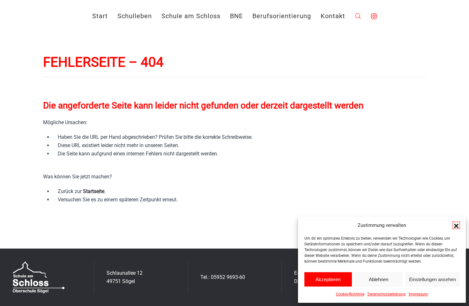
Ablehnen (378, 279)
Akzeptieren (328, 279)
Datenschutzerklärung (387, 294)
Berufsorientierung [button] (281, 16)
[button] (456, 225)
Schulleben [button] (134, 16)
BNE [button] (236, 16)
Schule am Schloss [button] (190, 16)
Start (100, 16)
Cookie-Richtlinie (350, 294)
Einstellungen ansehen (432, 279)
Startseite (93, 191)
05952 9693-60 (228, 277)
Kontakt (333, 16)
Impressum (418, 294)
